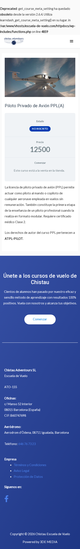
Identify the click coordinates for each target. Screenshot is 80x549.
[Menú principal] (71, 41)
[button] (40, 319)
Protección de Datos (28, 476)
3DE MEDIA (48, 542)
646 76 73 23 (27, 444)
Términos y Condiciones (30, 465)
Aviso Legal (21, 470)
